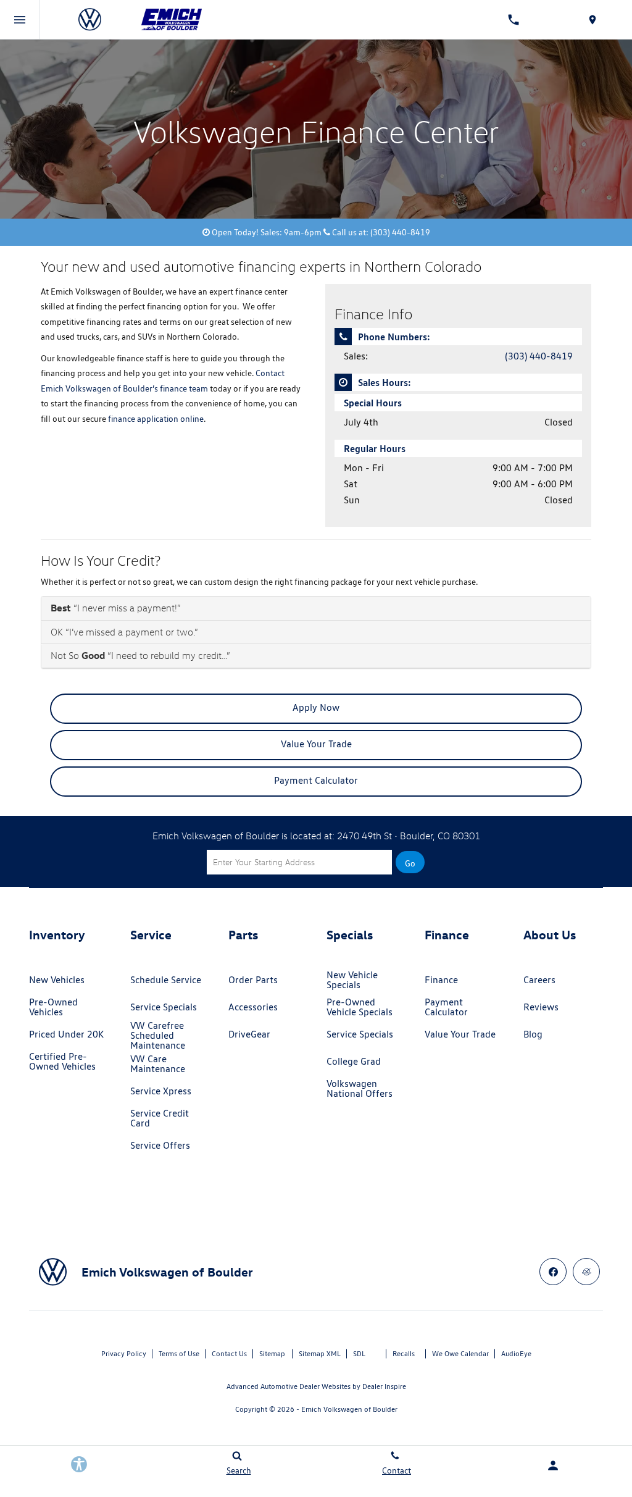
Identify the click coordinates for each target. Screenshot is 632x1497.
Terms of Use (179, 1353)
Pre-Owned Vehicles (53, 1007)
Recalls (404, 1353)
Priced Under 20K (66, 1034)
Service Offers (160, 1145)
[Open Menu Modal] (20, 20)
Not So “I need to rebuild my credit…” (140, 655)
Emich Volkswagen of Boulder (349, 1409)
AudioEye (516, 1353)
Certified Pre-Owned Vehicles (62, 1061)
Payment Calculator (316, 780)
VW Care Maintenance (157, 1064)
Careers (539, 980)
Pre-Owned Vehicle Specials (359, 1007)
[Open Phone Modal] (513, 19)
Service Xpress (160, 1091)
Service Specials (163, 1007)
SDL (359, 1353)
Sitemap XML (320, 1353)
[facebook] (553, 1271)
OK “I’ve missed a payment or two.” (124, 631)
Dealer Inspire (384, 1386)
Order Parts (253, 980)
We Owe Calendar (460, 1353)
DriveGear (249, 1034)
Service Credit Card (159, 1118)
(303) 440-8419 (539, 356)
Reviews (541, 1007)
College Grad (353, 1061)
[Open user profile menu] (553, 1465)
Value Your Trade (316, 744)
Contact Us (229, 1353)
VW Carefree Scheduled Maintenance (157, 1035)
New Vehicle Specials (352, 980)
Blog (533, 1034)
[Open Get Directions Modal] (592, 19)
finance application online (156, 419)
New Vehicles (57, 980)
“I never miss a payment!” (116, 607)
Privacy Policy (123, 1353)
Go (410, 863)
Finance (441, 980)
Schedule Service (165, 980)
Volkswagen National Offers (359, 1088)
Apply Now (316, 707)
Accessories (253, 1007)
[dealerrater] (586, 1271)
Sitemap (272, 1353)
